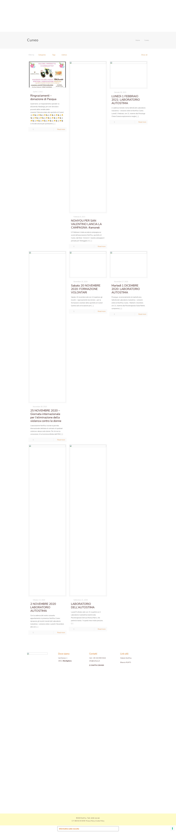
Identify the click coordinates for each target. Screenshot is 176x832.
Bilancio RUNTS (125, 662)
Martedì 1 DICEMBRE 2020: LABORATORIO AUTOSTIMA (126, 289)
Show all (144, 55)
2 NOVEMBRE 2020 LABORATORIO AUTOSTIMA (43, 607)
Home (138, 40)
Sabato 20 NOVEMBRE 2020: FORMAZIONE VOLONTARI (85, 289)
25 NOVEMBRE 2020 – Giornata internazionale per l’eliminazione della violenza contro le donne (45, 416)
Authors (64, 55)
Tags (53, 55)
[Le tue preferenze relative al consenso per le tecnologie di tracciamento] (172, 828)
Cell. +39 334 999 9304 (97, 658)
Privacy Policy (90, 821)
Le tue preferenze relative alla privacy (99, 828)
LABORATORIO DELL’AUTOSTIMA (83, 605)
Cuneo (146, 40)
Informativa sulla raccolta (69, 829)
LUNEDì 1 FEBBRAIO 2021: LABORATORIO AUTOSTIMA (126, 99)
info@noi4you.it (94, 661)
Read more (61, 129)
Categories (42, 55)
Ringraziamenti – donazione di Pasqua (43, 97)
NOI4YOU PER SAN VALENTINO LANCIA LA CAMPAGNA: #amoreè (86, 224)
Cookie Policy (100, 821)
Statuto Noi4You (125, 658)
